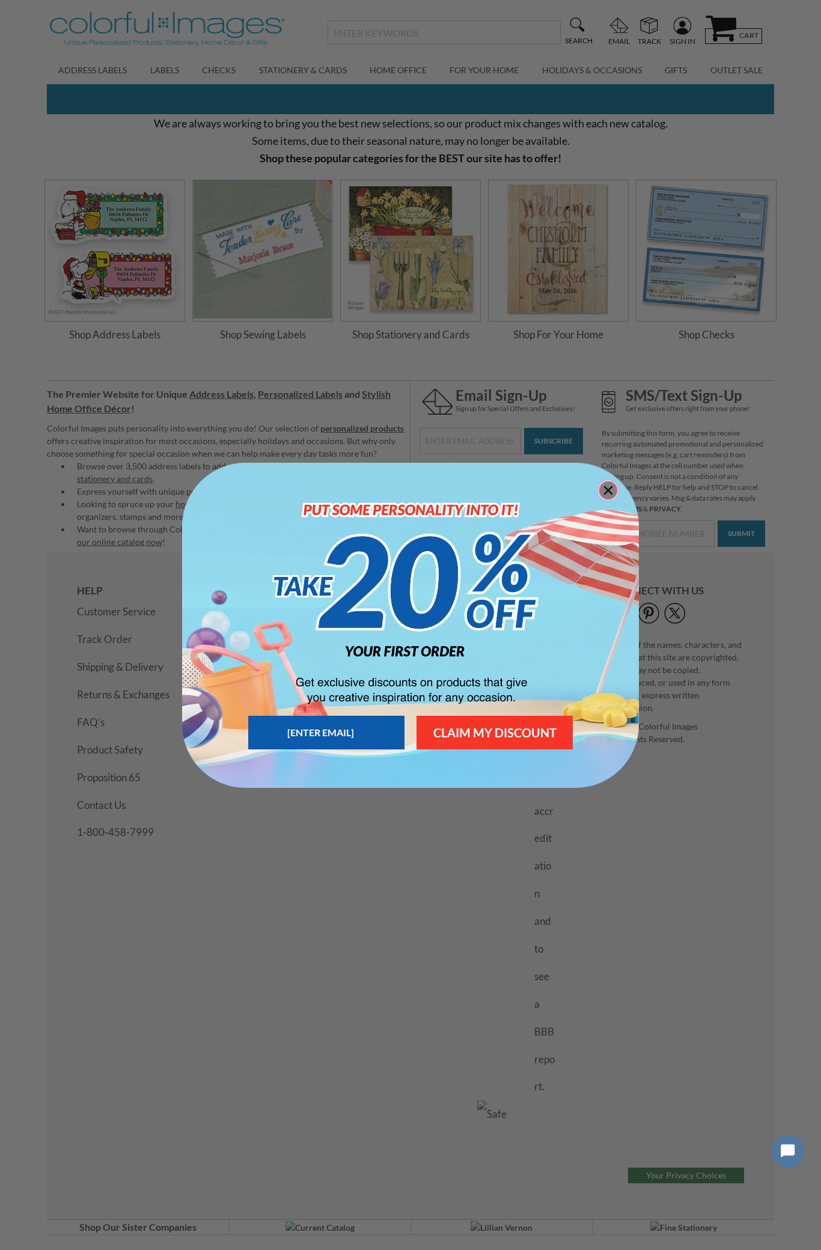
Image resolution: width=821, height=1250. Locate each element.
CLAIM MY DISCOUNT (495, 732)
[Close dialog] (608, 490)
